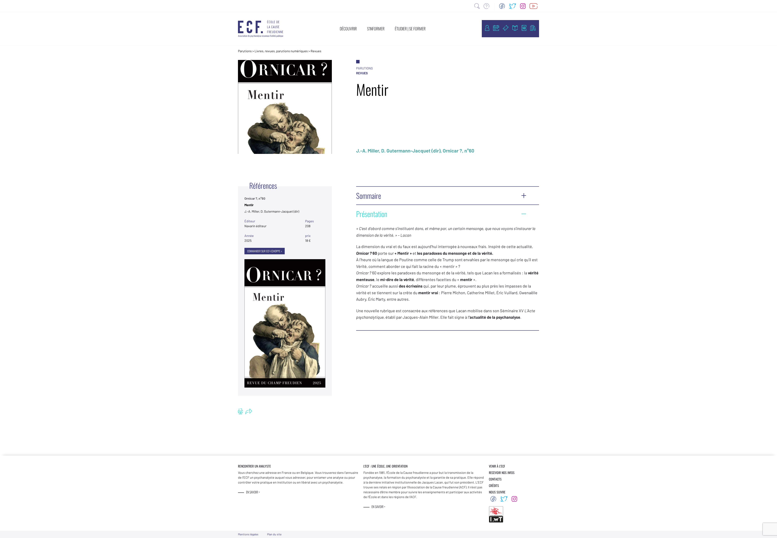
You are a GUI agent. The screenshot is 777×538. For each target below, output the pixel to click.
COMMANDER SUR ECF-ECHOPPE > (264, 251)
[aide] (486, 6)
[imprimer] (240, 411)
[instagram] (522, 6)
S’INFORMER (375, 29)
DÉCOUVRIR (348, 29)
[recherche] (477, 6)
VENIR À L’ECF (497, 466)
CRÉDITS (494, 485)
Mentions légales (248, 534)
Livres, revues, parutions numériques (281, 51)
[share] (248, 411)
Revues (316, 51)
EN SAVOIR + (253, 492)
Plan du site (274, 534)
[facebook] (502, 6)
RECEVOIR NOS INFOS (502, 472)
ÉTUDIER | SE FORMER (410, 29)
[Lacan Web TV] (533, 6)
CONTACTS (495, 479)
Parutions (245, 51)
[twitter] (512, 6)
